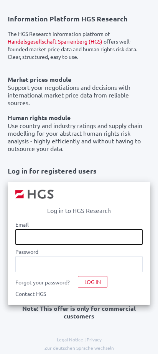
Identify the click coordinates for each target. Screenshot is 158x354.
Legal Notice (70, 339)
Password (26, 251)
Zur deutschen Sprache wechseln (79, 348)
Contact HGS (30, 293)
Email (22, 224)
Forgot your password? (42, 282)
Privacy (94, 339)
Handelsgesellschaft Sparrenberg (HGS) (55, 41)
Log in (92, 281)
